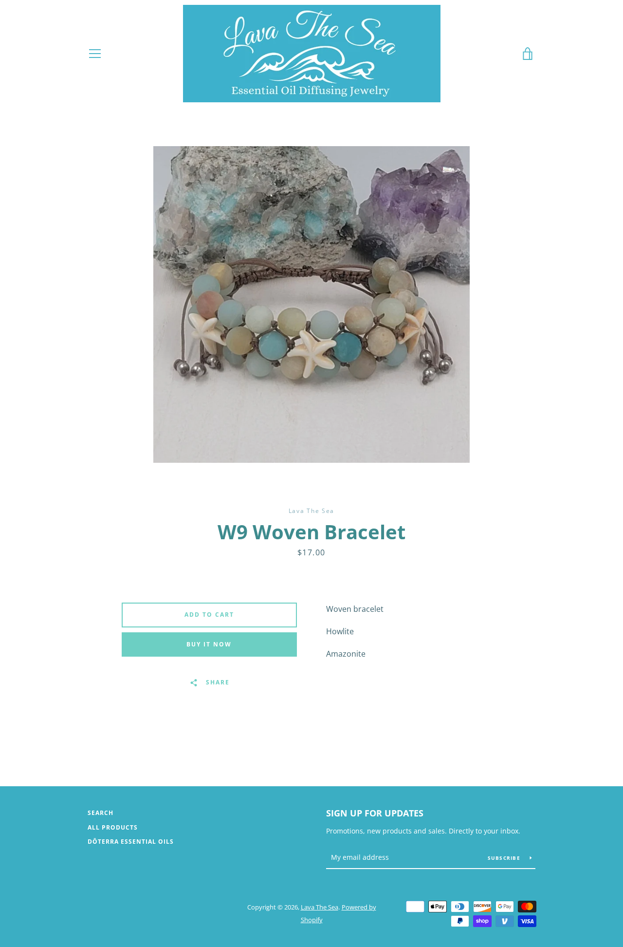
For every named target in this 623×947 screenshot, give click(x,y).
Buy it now (209, 644)
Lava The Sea (319, 907)
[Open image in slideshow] (311, 304)
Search (100, 813)
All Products (113, 827)
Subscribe (505, 857)
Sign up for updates (374, 813)
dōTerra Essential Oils (131, 841)
